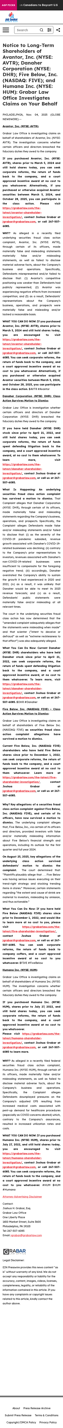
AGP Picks (8, 5)
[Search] (41, 30)
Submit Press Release (18, 1415)
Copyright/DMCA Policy (21, 1422)
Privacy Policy (48, 1422)
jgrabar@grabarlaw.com (26, 1235)
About (16, 1408)
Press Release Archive (37, 1408)
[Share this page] (58, 30)
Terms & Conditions (46, 1415)
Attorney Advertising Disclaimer (22, 1196)
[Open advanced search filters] (49, 30)
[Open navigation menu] (6, 30)
